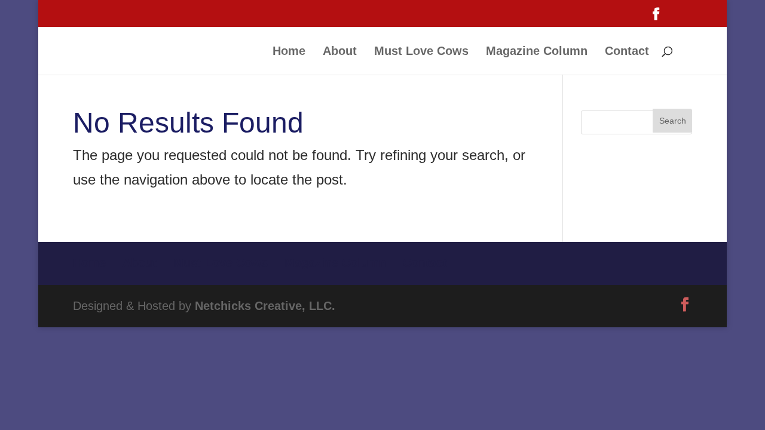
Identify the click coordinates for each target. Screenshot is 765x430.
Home (289, 52)
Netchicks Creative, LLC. (265, 305)
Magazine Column (536, 52)
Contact (627, 52)
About (340, 52)
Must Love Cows (421, 52)
